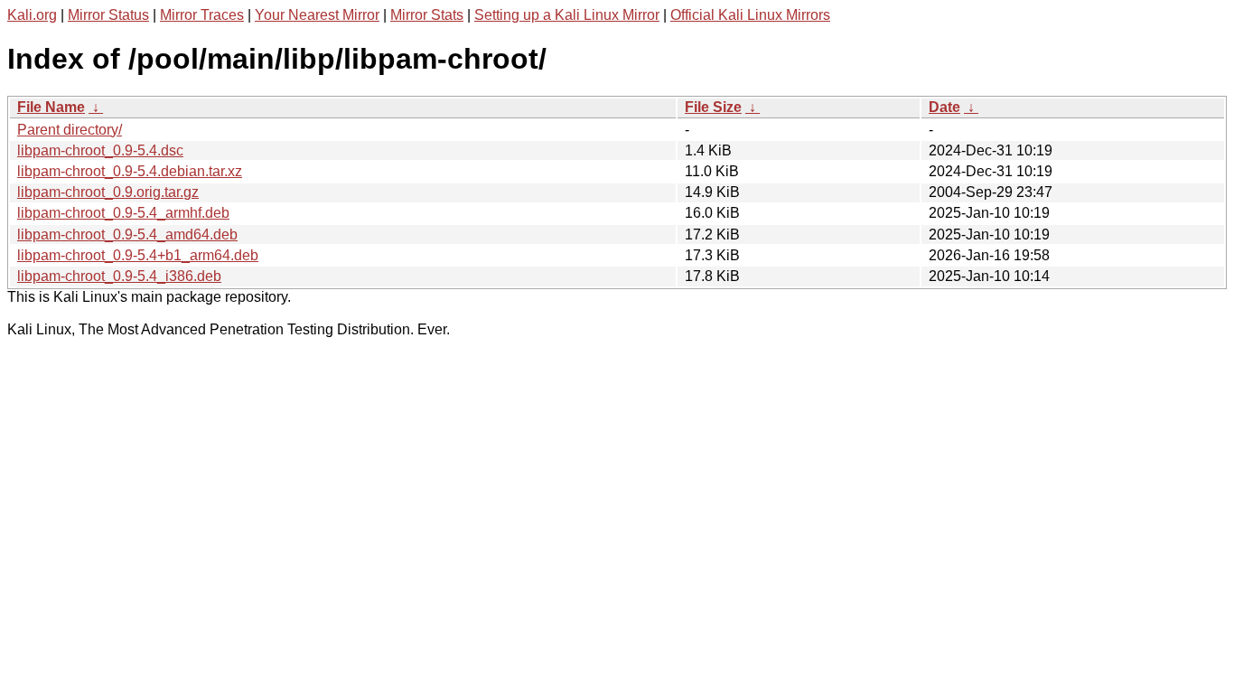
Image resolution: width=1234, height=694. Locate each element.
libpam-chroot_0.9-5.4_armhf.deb (123, 212)
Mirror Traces (202, 15)
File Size (713, 107)
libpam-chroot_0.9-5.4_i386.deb (119, 276)
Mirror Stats (426, 15)
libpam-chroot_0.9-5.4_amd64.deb (127, 234)
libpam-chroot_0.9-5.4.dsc (100, 150)
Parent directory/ (69, 129)
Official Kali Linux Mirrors (750, 15)
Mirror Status (108, 15)
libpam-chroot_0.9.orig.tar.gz (108, 192)
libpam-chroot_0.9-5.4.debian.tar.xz (129, 171)
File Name (51, 107)
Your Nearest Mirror (317, 15)
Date (944, 107)
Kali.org (32, 15)
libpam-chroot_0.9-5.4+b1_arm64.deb (137, 255)
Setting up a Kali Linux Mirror (566, 15)
